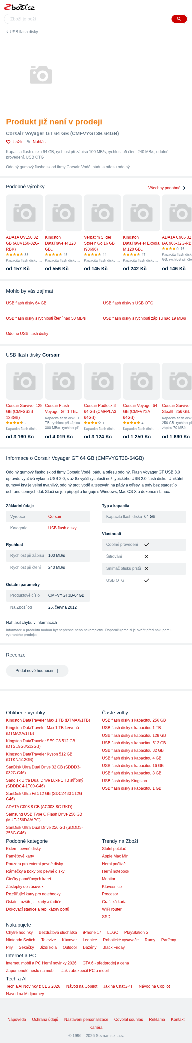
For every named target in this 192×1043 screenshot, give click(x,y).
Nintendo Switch (20, 940)
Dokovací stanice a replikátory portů (37, 909)
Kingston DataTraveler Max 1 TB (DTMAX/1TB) (48, 720)
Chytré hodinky (19, 932)
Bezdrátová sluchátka (58, 932)
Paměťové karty (20, 856)
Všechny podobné (164, 188)
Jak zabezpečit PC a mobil (85, 970)
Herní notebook (115, 871)
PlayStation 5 (136, 932)
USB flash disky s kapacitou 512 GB (134, 743)
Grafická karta (114, 902)
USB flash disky (24, 32)
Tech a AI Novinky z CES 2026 (33, 986)
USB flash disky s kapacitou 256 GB (134, 720)
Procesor (110, 894)
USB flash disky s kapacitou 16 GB (133, 765)
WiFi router (112, 909)
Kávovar (69, 940)
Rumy (150, 940)
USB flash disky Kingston (124, 781)
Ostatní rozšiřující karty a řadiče (33, 902)
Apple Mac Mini (116, 856)
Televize (48, 940)
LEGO (112, 932)
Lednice (90, 940)
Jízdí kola (48, 947)
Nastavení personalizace (86, 1019)
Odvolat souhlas (128, 1019)
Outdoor (70, 947)
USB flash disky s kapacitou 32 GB (133, 750)
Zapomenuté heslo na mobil (31, 970)
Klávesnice (112, 886)
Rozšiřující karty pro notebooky (33, 894)
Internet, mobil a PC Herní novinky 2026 (41, 963)
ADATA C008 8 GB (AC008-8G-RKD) (39, 807)
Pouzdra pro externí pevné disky (34, 864)
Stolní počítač (114, 849)
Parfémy (168, 940)
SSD (106, 917)
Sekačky (26, 947)
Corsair (54, 516)
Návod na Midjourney (25, 994)
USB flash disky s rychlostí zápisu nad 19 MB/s (144, 318)
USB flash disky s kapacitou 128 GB (134, 735)
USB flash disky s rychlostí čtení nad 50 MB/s (46, 318)
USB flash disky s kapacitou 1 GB (132, 788)
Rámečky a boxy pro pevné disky (35, 871)
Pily (9, 947)
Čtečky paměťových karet (28, 879)
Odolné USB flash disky (27, 333)
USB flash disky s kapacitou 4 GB (132, 758)
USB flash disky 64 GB (26, 303)
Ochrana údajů (45, 1019)
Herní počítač (114, 864)
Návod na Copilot (81, 986)
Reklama (157, 1019)
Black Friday (113, 947)
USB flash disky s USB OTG (128, 303)
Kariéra (96, 1027)
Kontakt (177, 1019)
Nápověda (17, 1019)
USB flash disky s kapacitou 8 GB (132, 773)
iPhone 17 (92, 932)
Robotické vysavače (121, 940)
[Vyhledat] (179, 19)
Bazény (89, 947)
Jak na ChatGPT (118, 986)
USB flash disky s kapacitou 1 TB (131, 728)
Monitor (108, 879)
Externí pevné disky (23, 849)
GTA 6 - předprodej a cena (105, 963)
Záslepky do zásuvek (25, 886)
